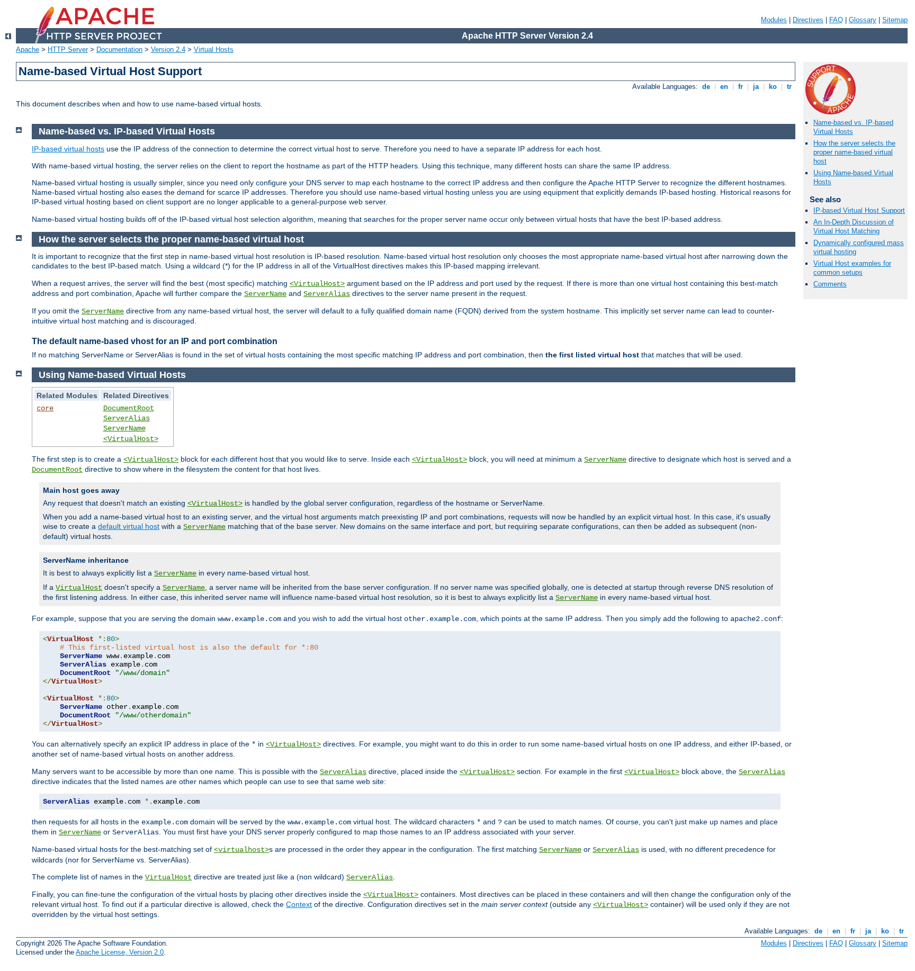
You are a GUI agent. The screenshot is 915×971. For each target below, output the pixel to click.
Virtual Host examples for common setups (852, 267)
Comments (830, 284)
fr (740, 87)
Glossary (862, 20)
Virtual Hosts (214, 49)
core (45, 408)
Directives (808, 20)
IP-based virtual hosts (68, 149)
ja (756, 87)
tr (789, 87)
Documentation (119, 49)
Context (299, 904)
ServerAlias (326, 294)
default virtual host (128, 526)
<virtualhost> (241, 850)
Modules (774, 20)
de (706, 87)
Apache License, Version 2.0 (120, 952)
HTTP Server (68, 49)
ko (773, 87)
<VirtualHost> (317, 284)
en (724, 87)
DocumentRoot (128, 408)
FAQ (836, 20)
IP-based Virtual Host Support (859, 210)
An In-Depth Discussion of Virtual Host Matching (853, 226)
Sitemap (895, 20)
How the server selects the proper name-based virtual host (854, 152)
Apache (27, 49)
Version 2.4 (168, 49)
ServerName (265, 294)
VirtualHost (79, 587)
